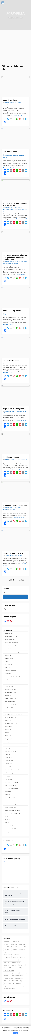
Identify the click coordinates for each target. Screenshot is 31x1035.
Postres (7, 779)
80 (11, 580)
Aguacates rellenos (11, 361)
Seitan (6, 794)
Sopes (18, 983)
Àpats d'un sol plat (9, 988)
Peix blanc (7, 760)
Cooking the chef (9, 689)
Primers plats (8, 978)
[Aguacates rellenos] (15, 347)
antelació (16, 941)
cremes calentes (9, 698)
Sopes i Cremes (11, 104)
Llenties (7, 729)
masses (15, 957)
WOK (22, 986)
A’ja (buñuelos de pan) (12, 152)
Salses (6, 791)
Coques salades (9, 209)
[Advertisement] (15, 46)
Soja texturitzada (9, 801)
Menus (6, 735)
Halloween (17, 954)
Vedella (7, 819)
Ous (6, 745)
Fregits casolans (21, 459)
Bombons (7, 664)
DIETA (14, 949)
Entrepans (16, 209)
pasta (6, 965)
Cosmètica (7, 695)
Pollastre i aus (8, 773)
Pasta (6, 754)
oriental (14, 960)
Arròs (6, 655)
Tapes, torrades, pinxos (12, 263)
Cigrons (7, 683)
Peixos (7, 461)
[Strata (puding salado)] (15, 297)
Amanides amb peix (10, 639)
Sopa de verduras (10, 100)
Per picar (7, 967)
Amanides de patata (10, 649)
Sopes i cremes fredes (10, 810)
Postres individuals (17, 975)
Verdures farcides (9, 829)
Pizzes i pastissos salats (11, 770)
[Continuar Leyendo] (17, 115)
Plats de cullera (9, 970)
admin (7, 102)
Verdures (19, 363)
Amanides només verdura (11, 652)
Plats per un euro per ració (11, 973)
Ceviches (7, 680)
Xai (5, 832)
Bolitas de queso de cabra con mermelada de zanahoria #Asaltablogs (15, 257)
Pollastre (24, 973)
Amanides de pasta (10, 645)
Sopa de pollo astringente (13, 409)
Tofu (6, 816)
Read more (25, 1030)
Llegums (7, 726)
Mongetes (7, 739)
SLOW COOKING (9, 983)
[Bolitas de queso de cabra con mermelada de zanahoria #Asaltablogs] (15, 241)
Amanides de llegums (10, 642)
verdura (16, 986)
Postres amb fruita (10, 782)
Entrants (22, 949)
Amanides (7, 633)
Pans (16, 155)
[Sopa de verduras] (15, 86)
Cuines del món (11, 155)
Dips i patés (8, 708)
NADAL (7, 960)
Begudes (7, 661)
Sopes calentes (20, 411)
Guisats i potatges (9, 723)
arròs (6, 944)
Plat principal (17, 967)
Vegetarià (7, 986)
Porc (6, 776)
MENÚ (22, 957)
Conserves (7, 686)
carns (6, 946)
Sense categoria (9, 797)
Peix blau (7, 763)
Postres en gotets (9, 785)
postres (7, 975)
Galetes (7, 720)
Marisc (6, 732)
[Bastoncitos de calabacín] (15, 540)
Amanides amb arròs (10, 636)
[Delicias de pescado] (15, 443)
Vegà (6, 822)
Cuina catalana (8, 701)
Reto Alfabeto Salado (10, 788)
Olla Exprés (8, 742)
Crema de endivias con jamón (15, 505)
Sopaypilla (15, 13)
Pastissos (7, 757)
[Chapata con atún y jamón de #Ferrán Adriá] (15, 189)
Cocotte (14, 946)
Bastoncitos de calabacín (13, 553)
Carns (6, 673)
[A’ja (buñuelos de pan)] (15, 138)
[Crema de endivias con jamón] (15, 491)
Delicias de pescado (11, 457)
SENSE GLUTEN (16, 980)
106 (22, 580)
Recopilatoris (19, 978)
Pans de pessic (9, 751)
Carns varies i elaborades (11, 677)
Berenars (22, 944)
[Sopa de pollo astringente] (15, 395)
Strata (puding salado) (12, 311)
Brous (6, 667)
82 (18, 580)
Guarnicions (8, 954)
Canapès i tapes (9, 670)
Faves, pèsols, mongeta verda (12, 714)
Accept (15, 1033)
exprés (7, 952)
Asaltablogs (20, 261)
